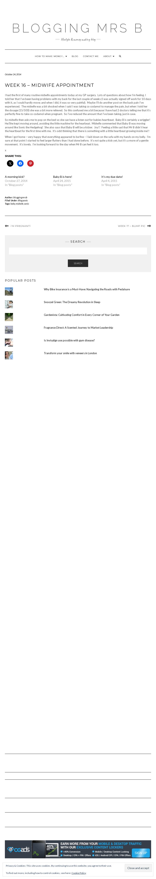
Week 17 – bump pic (131, 226)
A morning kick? (15, 176)
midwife (19, 203)
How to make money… (50, 56)
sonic (26, 203)
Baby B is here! (62, 176)
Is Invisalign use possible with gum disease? (69, 340)
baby (13, 203)
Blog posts (23, 200)
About (107, 56)
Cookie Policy (79, 873)
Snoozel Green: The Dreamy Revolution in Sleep (72, 302)
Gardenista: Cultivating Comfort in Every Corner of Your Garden (81, 314)
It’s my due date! (112, 176)
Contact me (91, 56)
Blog (75, 56)
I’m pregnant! (21, 226)
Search (78, 263)
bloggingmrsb (20, 197)
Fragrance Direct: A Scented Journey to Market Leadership (78, 327)
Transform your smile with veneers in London (70, 353)
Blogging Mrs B (78, 28)
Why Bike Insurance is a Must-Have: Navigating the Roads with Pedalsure (87, 289)
